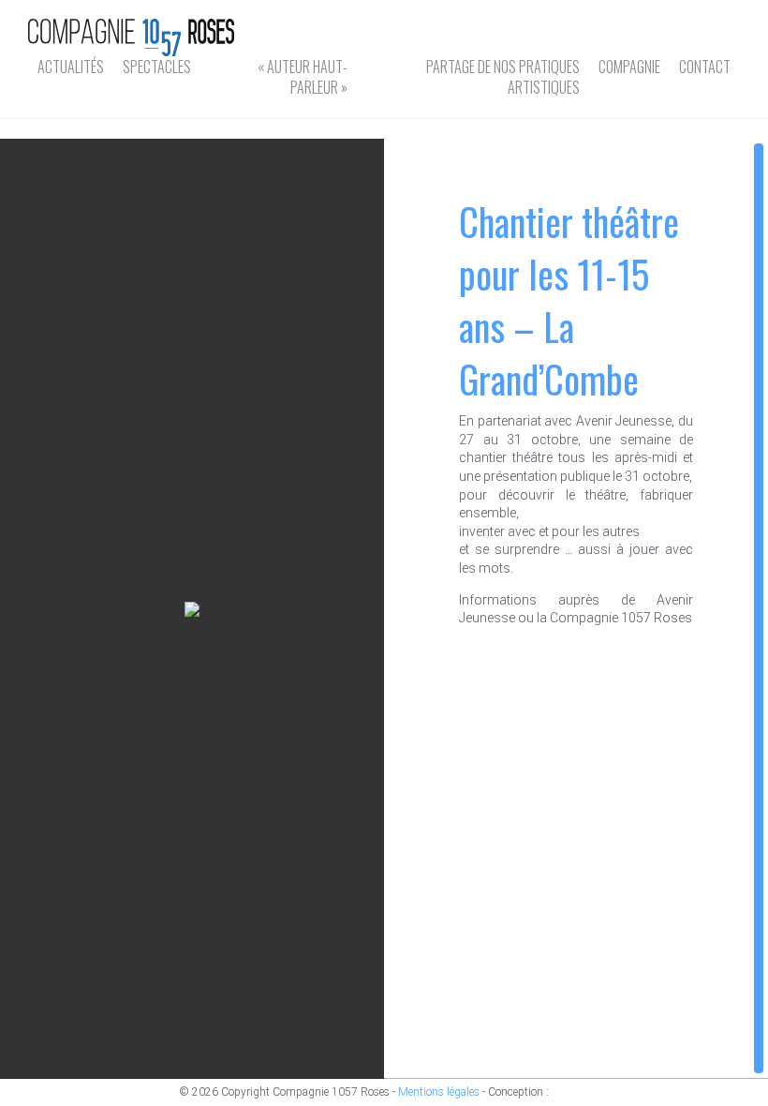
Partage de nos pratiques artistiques (503, 77)
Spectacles (157, 66)
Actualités (70, 66)
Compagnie (629, 66)
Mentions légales (439, 1092)
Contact (705, 66)
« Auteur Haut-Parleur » (302, 77)
